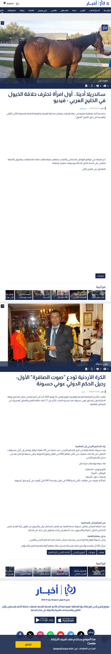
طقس (54, 10)
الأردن (82, 10)
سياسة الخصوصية (60, 648)
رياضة (22, 10)
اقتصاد (31, 10)
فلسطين (64, 10)
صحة (74, 10)
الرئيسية (107, 10)
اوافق (28, 644)
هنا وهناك (12, 10)
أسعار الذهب (94, 10)
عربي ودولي (42, 10)
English (10, 3)
